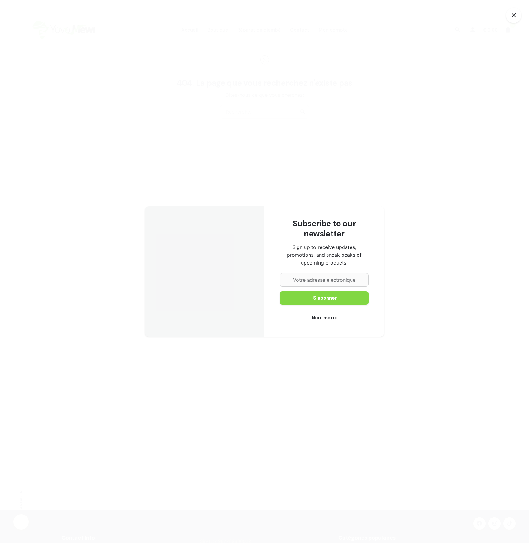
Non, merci (324, 318)
